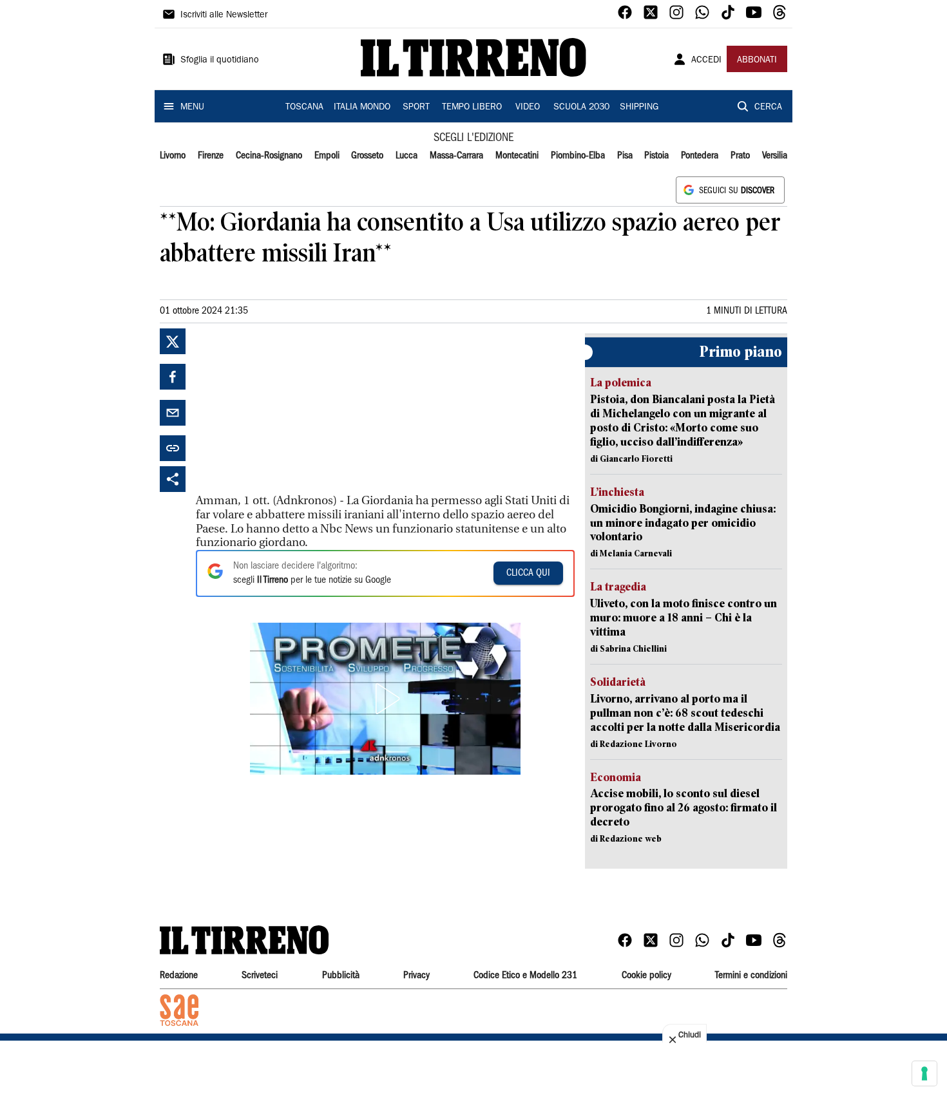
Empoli (327, 155)
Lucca (406, 155)
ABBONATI (757, 60)
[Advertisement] (292, 408)
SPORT (416, 107)
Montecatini (517, 155)
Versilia (774, 155)
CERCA (768, 107)
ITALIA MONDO (362, 107)
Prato (740, 155)
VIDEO (527, 107)
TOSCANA (304, 107)
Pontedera (699, 155)
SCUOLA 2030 (581, 107)
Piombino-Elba (578, 155)
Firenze (211, 155)
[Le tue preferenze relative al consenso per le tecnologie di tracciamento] (924, 1073)
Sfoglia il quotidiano (219, 60)
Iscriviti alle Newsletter (223, 15)
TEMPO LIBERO (472, 107)
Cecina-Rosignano (269, 155)
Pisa (625, 155)
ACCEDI (706, 60)
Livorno (173, 155)
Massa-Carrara (456, 155)
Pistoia (656, 155)
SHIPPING (639, 107)
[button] (385, 699)
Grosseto (367, 155)
